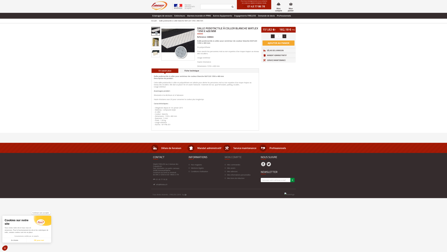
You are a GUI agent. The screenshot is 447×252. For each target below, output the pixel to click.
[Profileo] (186, 195)
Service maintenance (276, 60)
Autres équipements (222, 15)
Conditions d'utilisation (199, 171)
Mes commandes (233, 165)
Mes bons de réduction (235, 178)
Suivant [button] (195, 44)
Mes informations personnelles (239, 175)
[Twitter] (268, 165)
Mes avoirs (231, 168)
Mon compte (278, 9)
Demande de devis (266, 15)
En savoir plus (165, 70)
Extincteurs (179, 15)
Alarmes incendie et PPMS (199, 15)
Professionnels (284, 15)
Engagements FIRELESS (245, 15)
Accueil (154, 21)
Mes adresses (232, 171)
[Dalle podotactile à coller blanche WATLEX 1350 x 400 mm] (155, 31)
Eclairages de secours (162, 15)
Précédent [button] (161, 44)
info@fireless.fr (161, 184)
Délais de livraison (275, 50)
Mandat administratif (277, 55)
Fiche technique (192, 70)
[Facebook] (263, 165)
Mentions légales (197, 168)
